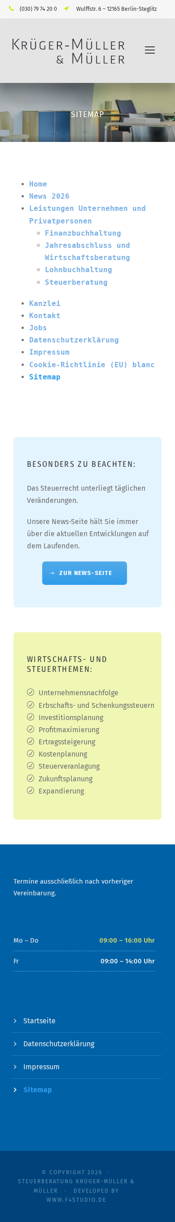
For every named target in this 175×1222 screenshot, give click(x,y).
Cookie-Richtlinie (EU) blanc (92, 364)
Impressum (49, 352)
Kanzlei (45, 303)
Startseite (39, 1021)
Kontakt (45, 315)
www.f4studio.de (76, 1200)
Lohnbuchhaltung (78, 269)
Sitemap (45, 377)
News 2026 (49, 196)
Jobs (38, 328)
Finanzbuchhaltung (83, 233)
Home (38, 184)
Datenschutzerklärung (74, 340)
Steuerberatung (76, 282)
